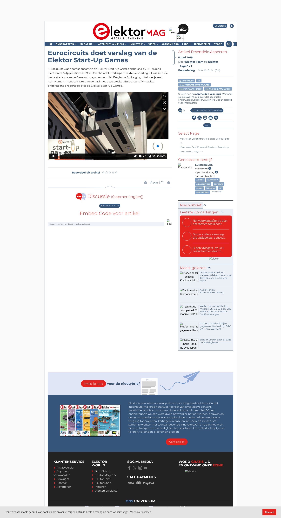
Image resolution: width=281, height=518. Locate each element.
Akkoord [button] (269, 512)
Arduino (200, 180)
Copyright (63, 479)
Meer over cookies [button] (140, 512)
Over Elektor (102, 471)
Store (218, 44)
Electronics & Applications (218, 89)
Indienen (101, 486)
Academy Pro (170, 44)
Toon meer (216, 191)
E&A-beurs (218, 184)
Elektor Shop (103, 482)
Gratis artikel (202, 192)
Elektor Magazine (106, 475)
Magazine (86, 44)
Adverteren (64, 486)
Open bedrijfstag (205, 172)
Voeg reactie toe (111, 205)
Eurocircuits (187, 81)
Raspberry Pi (212, 180)
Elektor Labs (102, 479)
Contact (62, 482)
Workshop (210, 188)
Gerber (199, 188)
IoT (220, 188)
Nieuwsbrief (202, 44)
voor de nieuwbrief (112, 384)
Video (152, 44)
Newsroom (201, 168)
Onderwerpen (65, 44)
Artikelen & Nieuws (111, 44)
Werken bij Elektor (106, 490)
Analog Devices (203, 184)
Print (207, 125)
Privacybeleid (65, 467)
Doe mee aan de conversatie (208, 110)
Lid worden (220, 26)
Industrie (136, 44)
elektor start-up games (191, 89)
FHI (199, 81)
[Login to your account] (232, 26)
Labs (185, 44)
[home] (51, 44)
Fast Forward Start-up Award (195, 85)
